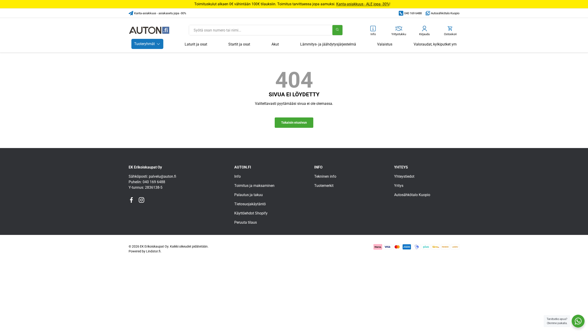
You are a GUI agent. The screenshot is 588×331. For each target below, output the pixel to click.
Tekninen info (325, 176)
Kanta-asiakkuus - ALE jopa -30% (362, 4)
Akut (275, 44)
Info (237, 176)
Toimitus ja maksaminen (254, 185)
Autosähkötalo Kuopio (445, 13)
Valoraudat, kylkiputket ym (435, 44)
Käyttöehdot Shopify (251, 213)
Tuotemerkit (324, 185)
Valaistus (384, 44)
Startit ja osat (239, 44)
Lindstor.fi (153, 251)
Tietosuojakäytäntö (250, 204)
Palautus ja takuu (248, 195)
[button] (450, 31)
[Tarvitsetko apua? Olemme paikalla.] (578, 321)
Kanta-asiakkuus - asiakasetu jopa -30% (160, 13)
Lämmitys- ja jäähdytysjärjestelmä (328, 44)
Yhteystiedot (404, 176)
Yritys (398, 185)
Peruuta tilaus (245, 222)
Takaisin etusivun (294, 122)
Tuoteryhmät (144, 44)
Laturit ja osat (196, 44)
